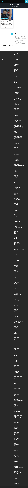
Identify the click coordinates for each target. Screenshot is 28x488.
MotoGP (15, 299)
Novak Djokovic (16, 333)
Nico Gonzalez (16, 326)
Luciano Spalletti (16, 272)
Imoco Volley (15, 210)
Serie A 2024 (15, 383)
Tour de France (16, 446)
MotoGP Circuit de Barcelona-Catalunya (19, 300)
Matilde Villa (15, 284)
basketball (15, 97)
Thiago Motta (16, 440)
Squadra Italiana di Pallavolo (17, 422)
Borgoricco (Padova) (16, 104)
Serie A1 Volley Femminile (17, 401)
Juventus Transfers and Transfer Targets (19, 249)
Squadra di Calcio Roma (17, 421)
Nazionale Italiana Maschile (17, 323)
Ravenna (15, 362)
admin (5, 27)
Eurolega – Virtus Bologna (17, 164)
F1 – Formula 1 (16, 170)
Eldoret (15, 155)
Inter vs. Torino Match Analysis (18, 216)
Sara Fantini (15, 377)
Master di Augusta (16, 282)
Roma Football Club (16, 371)
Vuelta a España (16, 471)
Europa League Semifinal (17, 166)
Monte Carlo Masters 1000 (17, 294)
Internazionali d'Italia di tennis (17, 220)
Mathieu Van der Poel (16, 283)
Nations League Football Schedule (18, 317)
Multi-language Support (17, 305)
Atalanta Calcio (16, 75)
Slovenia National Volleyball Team (18, 410)
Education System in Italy (17, 154)
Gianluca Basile (16, 194)
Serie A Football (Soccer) (17, 388)
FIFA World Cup (16, 178)
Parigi (15, 349)
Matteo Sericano (16, 288)
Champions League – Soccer (17, 125)
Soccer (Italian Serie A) (17, 412)
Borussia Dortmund (16, 105)
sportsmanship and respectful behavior (18, 417)
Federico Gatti (16, 176)
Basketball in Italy (16, 98)
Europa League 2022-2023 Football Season (19, 165)
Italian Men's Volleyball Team (17, 222)
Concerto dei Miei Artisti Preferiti (18, 139)
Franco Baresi (16, 193)
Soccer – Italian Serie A (17, 411)
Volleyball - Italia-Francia (4, 18)
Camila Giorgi (16, 116)
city (14, 133)
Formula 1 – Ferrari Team (17, 188)
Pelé (14, 354)
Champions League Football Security (18, 127)
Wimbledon (15, 474)
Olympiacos (15, 338)
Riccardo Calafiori (16, 367)
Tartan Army (15, 428)
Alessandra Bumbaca (16, 58)
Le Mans (15, 261)
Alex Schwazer (16, 59)
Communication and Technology (18, 137)
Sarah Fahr (15, 378)
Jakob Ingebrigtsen (16, 228)
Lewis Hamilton (16, 265)
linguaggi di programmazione (17, 267)
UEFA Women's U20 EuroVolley (18, 456)
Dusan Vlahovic (16, 150)
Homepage (10, 6)
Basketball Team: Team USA (17, 99)
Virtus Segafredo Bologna (17, 462)
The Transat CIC (16, 439)
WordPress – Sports (16, 479)
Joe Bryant (15, 233)
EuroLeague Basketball (17, 161)
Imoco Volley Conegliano (17, 211)
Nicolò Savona (16, 328)
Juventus (15, 239)
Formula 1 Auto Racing (17, 189)
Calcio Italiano (16, 115)
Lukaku (15, 273)
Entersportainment (16, 160)
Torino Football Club (16, 444)
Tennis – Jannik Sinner (16, 432)
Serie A (15, 379)
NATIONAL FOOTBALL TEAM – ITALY (19, 315)
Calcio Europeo (16, 114)
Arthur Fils (15, 70)
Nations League (16, 316)
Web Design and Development (17, 472)
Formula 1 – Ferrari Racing (17, 187)
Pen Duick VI (15, 355)
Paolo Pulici (15, 345)
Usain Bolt (15, 457)
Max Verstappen (16, 289)
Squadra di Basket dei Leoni (17, 418)
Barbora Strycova (16, 93)
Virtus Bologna (16, 461)
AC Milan (15, 54)
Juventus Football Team (17, 243)
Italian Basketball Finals (17, 221)
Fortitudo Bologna (16, 192)
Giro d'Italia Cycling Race (17, 199)
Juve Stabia (15, 238)
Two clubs (15, 451)
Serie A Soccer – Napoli (17, 394)
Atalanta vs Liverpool (16, 77)
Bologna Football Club (17, 103)
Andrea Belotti (16, 66)
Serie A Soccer (16, 393)
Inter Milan (15, 215)
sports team (15, 416)
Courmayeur (15, 144)
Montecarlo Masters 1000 (17, 295)
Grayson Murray (16, 204)
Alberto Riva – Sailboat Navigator (18, 55)
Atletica (15, 83)
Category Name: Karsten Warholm (18, 122)
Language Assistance (16, 259)
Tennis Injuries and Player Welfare (18, 434)
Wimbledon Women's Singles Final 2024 (19, 477)
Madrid (15, 277)
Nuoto (15, 334)
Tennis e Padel (16, 433)
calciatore (15, 110)
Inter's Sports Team (16, 217)
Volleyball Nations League (17, 468)
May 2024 (1, 59)
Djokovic (15, 148)
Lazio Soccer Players (16, 260)
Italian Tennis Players (16, 226)
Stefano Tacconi (16, 423)
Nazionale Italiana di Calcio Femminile (18, 321)
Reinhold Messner (16, 366)
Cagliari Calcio (16, 109)
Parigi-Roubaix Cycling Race (17, 350)
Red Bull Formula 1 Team (17, 365)
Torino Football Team (16, 445)
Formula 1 (15, 183)
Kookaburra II (16, 254)
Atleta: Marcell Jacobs (17, 82)
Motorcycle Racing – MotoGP (17, 304)
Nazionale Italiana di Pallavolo (17, 322)
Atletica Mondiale (16, 88)
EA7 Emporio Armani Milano (17, 153)
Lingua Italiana (16, 266)
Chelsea (15, 131)
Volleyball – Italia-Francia (17, 466)
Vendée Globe (16, 460)
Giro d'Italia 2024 (16, 198)
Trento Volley (16, 450)
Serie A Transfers (16, 399)
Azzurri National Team (17, 92)
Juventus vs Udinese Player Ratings (18, 250)
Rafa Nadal (15, 360)
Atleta (15, 81)
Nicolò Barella (16, 327)
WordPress (15, 478)
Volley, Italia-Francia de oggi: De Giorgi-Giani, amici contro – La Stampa (6, 21)
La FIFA (15, 255)
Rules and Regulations (16, 372)
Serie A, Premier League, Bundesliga (18, 400)
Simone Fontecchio (16, 406)
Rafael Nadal (15, 361)
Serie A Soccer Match (16, 395)
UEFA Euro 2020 (16, 455)
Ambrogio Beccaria (16, 60)
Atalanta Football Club (17, 76)
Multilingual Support (16, 306)
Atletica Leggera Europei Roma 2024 (18, 87)
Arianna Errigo (16, 69)
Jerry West (15, 232)
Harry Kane (15, 205)
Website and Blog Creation (17, 473)
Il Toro (15, 209)
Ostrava (15, 343)
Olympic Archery (16, 339)
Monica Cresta (16, 293)
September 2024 (2, 54)
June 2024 (1, 58)
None (15, 332)
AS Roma (15, 71)
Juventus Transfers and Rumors (18, 248)
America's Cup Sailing (16, 64)
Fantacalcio (15, 171)
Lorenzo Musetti (16, 271)
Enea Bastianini (16, 159)
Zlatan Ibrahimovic (16, 483)
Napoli (15, 311)
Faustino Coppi (16, 172)
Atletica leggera (16, 86)
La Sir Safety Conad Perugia (17, 256)
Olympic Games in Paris (17, 340)
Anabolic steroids (16, 65)
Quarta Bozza (5, 1)
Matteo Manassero (16, 287)
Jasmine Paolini (16, 231)
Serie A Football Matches (17, 390)
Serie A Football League (17, 389)
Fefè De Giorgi (16, 177)
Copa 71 (15, 142)
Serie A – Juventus (16, 382)
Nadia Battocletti (16, 310)
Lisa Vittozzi (15, 270)
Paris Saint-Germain (16, 351)
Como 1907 (15, 138)
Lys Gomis (15, 276)
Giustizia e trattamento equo (17, 200)
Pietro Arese (15, 356)
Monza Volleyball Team (17, 298)
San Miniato (15, 373)
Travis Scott (15, 449)
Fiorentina (15, 182)
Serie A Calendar (16, 384)
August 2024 (1, 55)
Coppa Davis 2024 (16, 143)
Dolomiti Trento (16, 149)
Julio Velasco (15, 237)
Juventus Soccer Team (16, 245)
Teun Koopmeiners (16, 438)
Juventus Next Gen (16, 244)
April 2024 (1, 60)
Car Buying (15, 121)
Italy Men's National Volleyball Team (18, 227)
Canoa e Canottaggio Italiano (17, 120)
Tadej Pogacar (16, 427)
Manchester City (16, 278)
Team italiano (15, 429)
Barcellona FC (16, 94)
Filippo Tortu (15, 181)
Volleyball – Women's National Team (18, 467)
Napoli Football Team (16, 312)
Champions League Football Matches (18, 126)
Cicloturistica (16, 132)
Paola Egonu (15, 344)
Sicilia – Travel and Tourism (17, 405)
